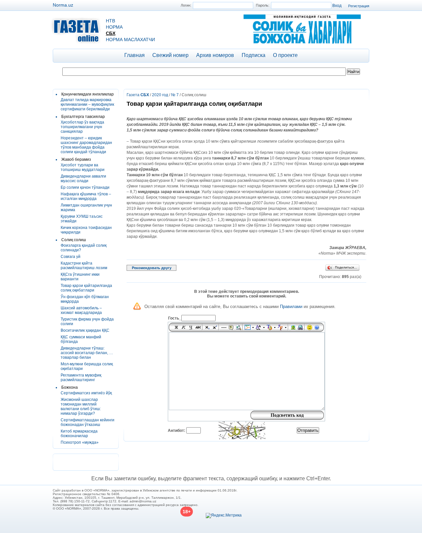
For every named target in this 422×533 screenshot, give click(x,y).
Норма (114, 27)
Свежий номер (170, 55)
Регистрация (358, 6)
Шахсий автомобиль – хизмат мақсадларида (81, 310)
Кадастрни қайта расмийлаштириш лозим (84, 265)
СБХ (110, 33)
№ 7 (175, 95)
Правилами (291, 306)
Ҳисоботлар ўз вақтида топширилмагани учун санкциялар (82, 127)
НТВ (110, 20)
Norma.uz (63, 5)
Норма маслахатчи (130, 39)
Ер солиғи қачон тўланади (85, 187)
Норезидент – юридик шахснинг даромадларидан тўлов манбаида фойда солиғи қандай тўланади (86, 145)
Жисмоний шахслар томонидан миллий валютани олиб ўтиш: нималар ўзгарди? (81, 406)
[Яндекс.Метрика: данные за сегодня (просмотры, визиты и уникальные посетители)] (224, 515)
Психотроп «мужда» (80, 442)
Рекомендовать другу (151, 268)
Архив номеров (215, 55)
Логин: (186, 5)
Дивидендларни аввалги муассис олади (83, 178)
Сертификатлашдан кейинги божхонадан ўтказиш (87, 422)
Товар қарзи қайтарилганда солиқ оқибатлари (86, 288)
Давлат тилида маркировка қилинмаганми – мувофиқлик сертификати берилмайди (87, 104)
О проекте (285, 55)
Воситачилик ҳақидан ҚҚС (85, 330)
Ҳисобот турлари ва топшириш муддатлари (83, 167)
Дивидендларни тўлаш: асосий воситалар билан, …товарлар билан (87, 353)
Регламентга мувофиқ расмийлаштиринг (81, 377)
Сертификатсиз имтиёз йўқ (86, 393)
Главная (134, 55)
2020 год (160, 95)
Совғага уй (70, 256)
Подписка (253, 55)
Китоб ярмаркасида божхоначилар (79, 433)
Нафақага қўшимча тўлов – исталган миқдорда (86, 196)
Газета (138, 95)
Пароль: (262, 5)
